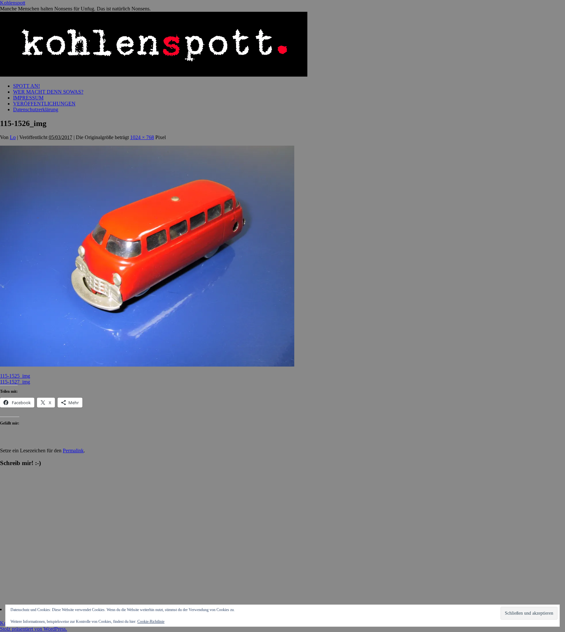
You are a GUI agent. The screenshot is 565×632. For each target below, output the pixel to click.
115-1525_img (15, 376)
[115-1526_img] (147, 365)
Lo (13, 137)
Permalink (73, 450)
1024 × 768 (142, 137)
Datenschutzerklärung (35, 109)
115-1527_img (15, 382)
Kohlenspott (12, 3)
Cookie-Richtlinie (150, 621)
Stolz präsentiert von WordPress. (33, 629)
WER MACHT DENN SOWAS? (48, 92)
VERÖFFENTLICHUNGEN (44, 103)
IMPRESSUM (28, 97)
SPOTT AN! (26, 86)
